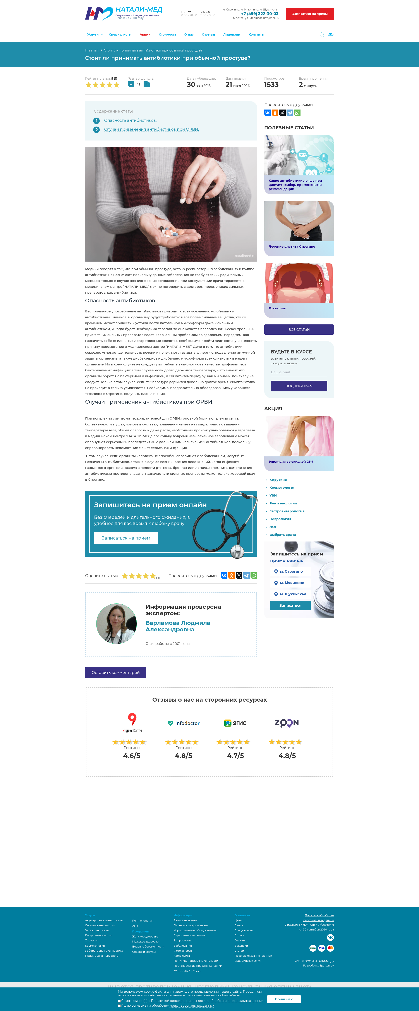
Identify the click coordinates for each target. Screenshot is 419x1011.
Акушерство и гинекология (104, 920)
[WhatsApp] (254, 575)
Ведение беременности (148, 946)
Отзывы (208, 34)
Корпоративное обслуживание (195, 930)
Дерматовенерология (100, 925)
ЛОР (273, 527)
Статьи (239, 950)
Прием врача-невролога (101, 955)
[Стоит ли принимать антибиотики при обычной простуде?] (171, 204)
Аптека (239, 935)
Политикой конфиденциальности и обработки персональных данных (207, 1001)
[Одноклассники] (231, 575)
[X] (239, 575)
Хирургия (278, 480)
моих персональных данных (192, 1006)
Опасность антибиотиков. (131, 120)
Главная (92, 50)
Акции (145, 34)
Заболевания (183, 945)
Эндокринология (97, 930)
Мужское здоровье (145, 941)
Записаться (290, 605)
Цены (238, 920)
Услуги (93, 34)
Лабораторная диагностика (104, 950)
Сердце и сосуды (144, 951)
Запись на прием (185, 920)
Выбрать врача (283, 535)
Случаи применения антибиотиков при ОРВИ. (151, 129)
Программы (140, 931)
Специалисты (120, 34)
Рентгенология (283, 503)
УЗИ (273, 495)
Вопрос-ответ (183, 940)
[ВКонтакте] (224, 575)
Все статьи (299, 329)
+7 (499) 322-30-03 (259, 13)
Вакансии (241, 945)
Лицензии (231, 34)
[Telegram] (246, 575)
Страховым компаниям (189, 935)
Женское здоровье (145, 936)
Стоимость (167, 34)
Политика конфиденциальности (196, 960)
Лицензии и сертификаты (191, 925)
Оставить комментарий (116, 672)
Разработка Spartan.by (318, 965)
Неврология (280, 519)
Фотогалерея (183, 950)
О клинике (242, 915)
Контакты (256, 34)
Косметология (282, 487)
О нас (189, 34)
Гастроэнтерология (287, 511)
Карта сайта (182, 955)
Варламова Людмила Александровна (178, 626)
